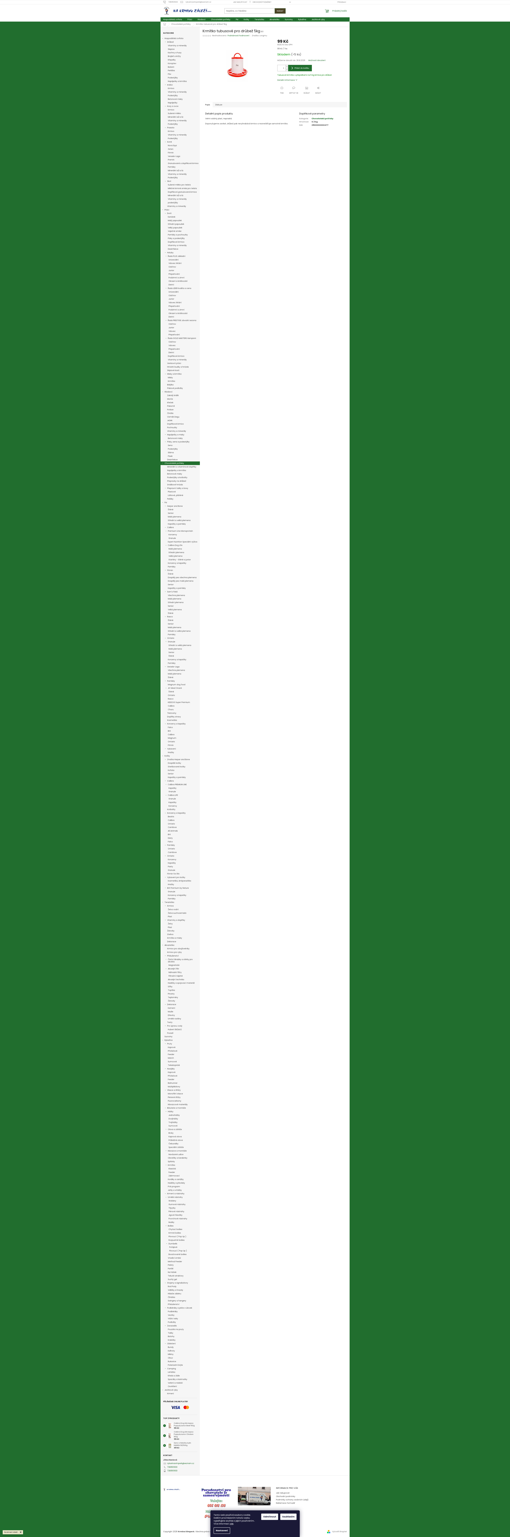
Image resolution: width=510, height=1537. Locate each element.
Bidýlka (170, 384)
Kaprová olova (175, 1136)
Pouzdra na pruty (176, 1329)
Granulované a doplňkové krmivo (183, 163)
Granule (172, 538)
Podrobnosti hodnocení (238, 35)
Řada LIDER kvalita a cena (179, 288)
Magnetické (174, 965)
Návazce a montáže (177, 1150)
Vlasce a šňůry (174, 1090)
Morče (170, 399)
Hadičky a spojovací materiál (181, 983)
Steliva (170, 934)
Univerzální (174, 259)
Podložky (172, 1322)
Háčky (170, 1111)
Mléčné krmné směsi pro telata (182, 188)
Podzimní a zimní (176, 277)
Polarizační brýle (175, 1365)
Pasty (170, 866)
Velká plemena (175, 556)
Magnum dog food (176, 684)
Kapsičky (172, 788)
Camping (171, 1368)
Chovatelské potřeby (174, 463)
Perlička (171, 70)
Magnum (172, 738)
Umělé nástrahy (175, 1197)
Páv (169, 74)
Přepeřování (174, 274)
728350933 (172, 1467)
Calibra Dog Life (175, 545)
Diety (170, 838)
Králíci (170, 85)
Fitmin (171, 152)
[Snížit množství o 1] (286, 69)
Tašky (170, 1333)
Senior (171, 513)
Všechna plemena (176, 595)
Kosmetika (172, 720)
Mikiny (170, 1354)
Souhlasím (288, 1516)
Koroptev (172, 63)
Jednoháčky (174, 1115)
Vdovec (172, 331)
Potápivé (173, 1247)
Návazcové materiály (178, 1104)
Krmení (170, 1393)
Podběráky (173, 1311)
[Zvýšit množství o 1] (286, 66)
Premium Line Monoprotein (180, 531)
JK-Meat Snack (175, 688)
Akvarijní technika (176, 979)
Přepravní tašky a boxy (177, 488)
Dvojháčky (173, 1118)
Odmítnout (269, 1516)
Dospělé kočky (174, 763)
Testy (169, 1022)
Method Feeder (175, 1261)
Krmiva (170, 906)
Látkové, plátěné (175, 495)
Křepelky (172, 59)
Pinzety (171, 993)
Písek (170, 456)
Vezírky (171, 1315)
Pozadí (170, 1033)
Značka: (259, 35)
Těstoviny (171, 713)
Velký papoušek (175, 227)
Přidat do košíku (302, 68)
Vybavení (171, 748)
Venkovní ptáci (174, 363)
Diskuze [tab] (218, 104)
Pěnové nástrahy (176, 1211)
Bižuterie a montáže (176, 1108)
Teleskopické (174, 1065)
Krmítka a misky (174, 938)
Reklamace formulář (285, 1503)
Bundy (171, 1347)
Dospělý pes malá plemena (180, 581)
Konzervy (173, 534)
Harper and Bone (175, 506)
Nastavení (222, 1530)
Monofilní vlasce (175, 1093)
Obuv (170, 1357)
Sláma (171, 452)
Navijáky (171, 1068)
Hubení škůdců (175, 1029)
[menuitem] (173, 19)
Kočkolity (171, 809)
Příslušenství (173, 955)
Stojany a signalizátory (177, 1282)
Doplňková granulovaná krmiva (182, 192)
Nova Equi (172, 145)
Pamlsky (171, 167)
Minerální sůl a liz (175, 117)
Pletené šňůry (174, 1097)
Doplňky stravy (174, 716)
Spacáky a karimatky (177, 1379)
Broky (171, 1133)
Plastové (172, 491)
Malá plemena (174, 516)
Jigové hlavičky (175, 1215)
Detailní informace (286, 80)
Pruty (169, 1043)
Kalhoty (171, 1350)
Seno (170, 445)
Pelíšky (170, 499)
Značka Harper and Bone (178, 759)
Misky (170, 377)
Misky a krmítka (174, 374)
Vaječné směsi (174, 231)
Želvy (170, 923)
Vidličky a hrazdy (175, 1290)
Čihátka (171, 1297)
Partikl (170, 1268)
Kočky (167, 756)
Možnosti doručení (316, 60)
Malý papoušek (175, 220)
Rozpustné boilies (177, 1240)
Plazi (170, 916)
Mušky (171, 1222)
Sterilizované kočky (176, 766)
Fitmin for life (173, 873)
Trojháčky (173, 1122)
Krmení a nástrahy (175, 1193)
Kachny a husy (174, 52)
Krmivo (171, 88)
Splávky (171, 1161)
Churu (171, 709)
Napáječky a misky (175, 434)
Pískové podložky (175, 388)
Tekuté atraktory (175, 1275)
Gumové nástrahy (177, 1204)
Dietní (171, 284)
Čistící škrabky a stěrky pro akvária (180, 960)
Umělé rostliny (174, 1018)
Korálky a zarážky (176, 1179)
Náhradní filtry (175, 972)
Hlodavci (168, 391)
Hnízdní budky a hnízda (178, 367)
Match (171, 1058)
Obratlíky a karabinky (177, 1158)
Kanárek (171, 217)
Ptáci (167, 209)
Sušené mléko (174, 113)
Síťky (170, 986)
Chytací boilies (175, 1229)
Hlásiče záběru (174, 1293)
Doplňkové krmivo (176, 242)
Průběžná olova (176, 1140)
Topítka (171, 990)
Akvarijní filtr (173, 968)
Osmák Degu (173, 416)
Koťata (171, 770)
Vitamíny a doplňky (176, 920)
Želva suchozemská (177, 913)
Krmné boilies (175, 1233)
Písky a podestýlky (176, 238)
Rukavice (172, 1361)
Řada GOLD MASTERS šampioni (182, 338)
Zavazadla (172, 1325)
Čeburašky (173, 1143)
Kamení (171, 1008)
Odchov (172, 266)
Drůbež (170, 42)
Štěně (170, 509)
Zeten (170, 149)
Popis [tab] (207, 104)
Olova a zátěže (175, 1129)
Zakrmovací (174, 1175)
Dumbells (173, 1243)
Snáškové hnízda (175, 484)
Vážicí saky (173, 1318)
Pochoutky (172, 427)
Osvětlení (172, 1386)
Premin (171, 159)
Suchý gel (172, 1279)
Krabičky (171, 1340)
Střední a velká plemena (179, 520)
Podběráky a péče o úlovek (179, 1308)
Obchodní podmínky (262, 2)
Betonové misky (175, 99)
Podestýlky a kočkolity (177, 477)
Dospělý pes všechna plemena (182, 577)
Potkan (170, 409)
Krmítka (171, 381)
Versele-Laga (174, 156)
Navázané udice (176, 1154)
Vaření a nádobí (175, 1383)
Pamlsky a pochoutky (178, 234)
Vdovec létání (175, 263)
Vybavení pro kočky (176, 877)
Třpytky (172, 1208)
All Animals (173, 831)
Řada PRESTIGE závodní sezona (182, 320)
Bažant (171, 67)
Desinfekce (173, 249)
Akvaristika (169, 945)
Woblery (172, 1200)
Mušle (170, 1011)
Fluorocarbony (174, 1101)
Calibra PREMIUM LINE (177, 784)
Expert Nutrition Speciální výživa (182, 541)
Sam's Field (172, 591)
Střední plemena (176, 552)
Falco (170, 727)
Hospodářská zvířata (174, 38)
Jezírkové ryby (171, 1390)
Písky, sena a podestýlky (178, 441)
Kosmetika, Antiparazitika (179, 880)
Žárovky (170, 930)
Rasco (170, 616)
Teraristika (169, 902)
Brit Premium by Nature (178, 888)
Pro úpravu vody (174, 1026)
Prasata (170, 127)
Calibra (170, 527)
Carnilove (172, 827)
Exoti (169, 213)
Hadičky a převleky (176, 1183)
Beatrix (171, 816)
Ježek (169, 420)
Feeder (171, 1054)
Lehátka (171, 1372)
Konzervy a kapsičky (177, 563)
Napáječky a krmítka (177, 81)
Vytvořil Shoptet (339, 1531)
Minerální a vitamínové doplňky (181, 466)
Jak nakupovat (240, 2)
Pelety (171, 1265)
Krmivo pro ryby (174, 952)
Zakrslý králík (173, 395)
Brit (169, 731)
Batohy (171, 1336)
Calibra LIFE (173, 795)
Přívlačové (172, 1051)
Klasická (172, 1168)
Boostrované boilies (178, 1254)
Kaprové (171, 1047)
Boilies (170, 1225)
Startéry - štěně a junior (180, 559)
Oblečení (171, 1343)
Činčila (170, 413)
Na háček (172, 1272)
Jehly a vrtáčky (175, 1190)
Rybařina (169, 1040)
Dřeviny (171, 1015)
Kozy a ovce (172, 106)
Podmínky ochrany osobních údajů (292, 1499)
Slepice (171, 49)
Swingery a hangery (177, 1300)
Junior (171, 270)
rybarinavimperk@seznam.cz (180, 1463)
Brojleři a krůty (174, 56)
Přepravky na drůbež (176, 481)
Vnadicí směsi (174, 1258)
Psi (166, 502)
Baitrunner (172, 1083)
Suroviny (168, 1036)
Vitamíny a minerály (177, 45)
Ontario (170, 638)
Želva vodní (173, 909)
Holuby (170, 252)
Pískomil (171, 406)
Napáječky (172, 102)
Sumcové (172, 1061)
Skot (169, 181)
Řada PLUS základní (176, 256)
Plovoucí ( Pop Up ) (177, 1236)
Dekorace (171, 941)
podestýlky (173, 202)
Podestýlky (173, 77)
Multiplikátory (174, 1086)
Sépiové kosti (173, 370)
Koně (169, 142)
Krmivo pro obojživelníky (178, 948)
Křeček (170, 402)
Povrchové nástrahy (178, 1218)
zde (231, 1523)
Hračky (171, 752)
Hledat (280, 11)
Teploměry (173, 997)
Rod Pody (172, 1286)
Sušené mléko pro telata (179, 184)
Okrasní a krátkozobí (178, 281)
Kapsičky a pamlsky (177, 524)
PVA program (174, 1186)
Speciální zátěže (176, 1147)
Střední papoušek (176, 224)
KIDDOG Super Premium (179, 702)
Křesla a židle (174, 1375)
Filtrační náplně (176, 976)
